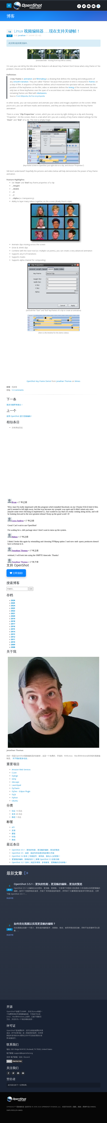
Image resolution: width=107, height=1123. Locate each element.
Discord (27, 1057)
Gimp (14, 779)
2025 (13, 603)
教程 (13, 817)
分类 (10, 805)
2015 (13, 629)
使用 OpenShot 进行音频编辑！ (19, 416)
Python (15, 797)
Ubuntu (15, 800)
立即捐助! (17, 573)
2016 (13, 626)
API (13, 827)
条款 (79, 1107)
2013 (13, 634)
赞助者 (11, 1079)
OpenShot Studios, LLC (51, 1107)
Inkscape (15, 782)
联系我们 (13, 1044)
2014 (13, 631)
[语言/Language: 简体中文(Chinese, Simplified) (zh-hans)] (98, 6)
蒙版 (13, 833)
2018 (13, 621)
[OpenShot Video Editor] (27, 5)
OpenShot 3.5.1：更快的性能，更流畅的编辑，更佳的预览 (35, 850)
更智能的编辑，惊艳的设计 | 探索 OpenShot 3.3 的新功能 (35, 859)
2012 (13, 636)
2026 (13, 600)
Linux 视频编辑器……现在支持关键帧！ (47, 31)
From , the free (30, 96)
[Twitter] (84, 6)
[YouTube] (94, 6)
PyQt (14, 794)
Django (15, 776)
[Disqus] (53, 462)
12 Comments (18, 390)
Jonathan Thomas (64, 381)
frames (92, 81)
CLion (14, 772)
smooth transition (20, 81)
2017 (13, 624)
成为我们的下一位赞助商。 (18, 1085)
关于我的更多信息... (20, 758)
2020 (13, 616)
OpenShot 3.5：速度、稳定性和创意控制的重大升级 (33, 853)
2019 (13, 618)
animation (28, 79)
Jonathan (22, 35)
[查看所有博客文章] (26, 873)
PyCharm (15, 788)
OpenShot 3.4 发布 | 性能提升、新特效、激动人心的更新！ (36, 856)
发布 (13, 814)
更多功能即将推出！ (15, 404)
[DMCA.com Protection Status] (14, 1061)
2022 (13, 611)
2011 (13, 639)
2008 (13, 647)
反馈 (13, 830)
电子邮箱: (14, 1057)
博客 (11, 16)
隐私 (74, 1107)
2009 (13, 644)
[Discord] (89, 6)
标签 (10, 821)
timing (71, 87)
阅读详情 (10, 898)
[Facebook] (79, 6)
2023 (13, 608)
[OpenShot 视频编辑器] (16, 1099)
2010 (13, 642)
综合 (13, 811)
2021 (13, 613)
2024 (13, 605)
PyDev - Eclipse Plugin (21, 791)
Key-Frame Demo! (39, 381)
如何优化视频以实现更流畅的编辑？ (35, 923)
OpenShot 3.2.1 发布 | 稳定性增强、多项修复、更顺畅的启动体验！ (39, 862)
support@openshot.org (23, 1053)
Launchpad (16, 785)
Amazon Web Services (21, 769)
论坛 (20, 1057)
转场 (13, 836)
